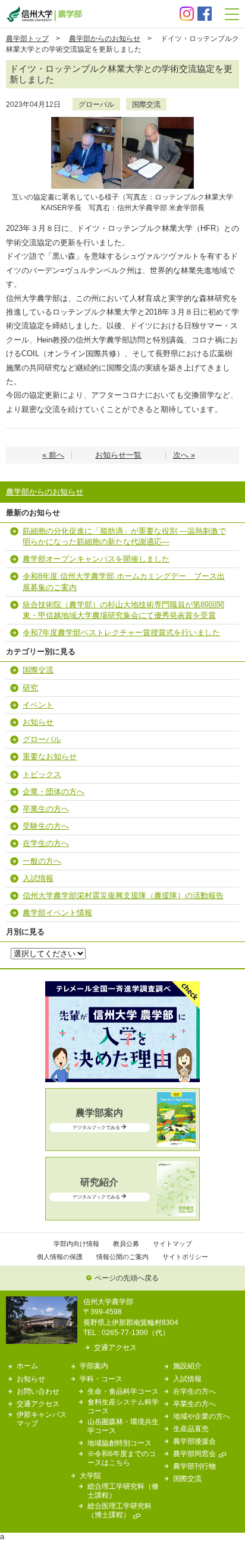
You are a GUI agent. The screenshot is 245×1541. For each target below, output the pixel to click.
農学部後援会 (194, 1441)
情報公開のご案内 (122, 1256)
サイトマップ (172, 1243)
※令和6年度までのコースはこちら (121, 1458)
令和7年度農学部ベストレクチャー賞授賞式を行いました (121, 632)
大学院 (90, 1475)
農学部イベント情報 (57, 912)
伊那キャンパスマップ (42, 1418)
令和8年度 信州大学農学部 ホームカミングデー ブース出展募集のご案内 (124, 581)
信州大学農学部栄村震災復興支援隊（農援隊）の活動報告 (123, 895)
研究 (30, 687)
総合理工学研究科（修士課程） (123, 1490)
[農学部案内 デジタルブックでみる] (122, 1144)
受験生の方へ (46, 826)
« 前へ (53, 455)
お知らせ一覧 (118, 455)
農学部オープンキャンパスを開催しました (96, 558)
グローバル (96, 104)
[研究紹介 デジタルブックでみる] (122, 1213)
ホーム (27, 1365)
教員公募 (126, 1243)
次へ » (184, 455)
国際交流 (146, 104)
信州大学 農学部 (44, 14)
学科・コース (101, 1379)
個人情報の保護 (60, 1256)
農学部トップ (27, 38)
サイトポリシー (185, 1256)
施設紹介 (187, 1365)
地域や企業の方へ (201, 1416)
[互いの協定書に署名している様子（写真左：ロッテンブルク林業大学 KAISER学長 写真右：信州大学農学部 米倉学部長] (122, 120)
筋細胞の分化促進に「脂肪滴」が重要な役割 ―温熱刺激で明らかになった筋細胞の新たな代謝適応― (124, 536)
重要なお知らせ (50, 756)
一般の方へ (42, 861)
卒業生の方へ (46, 808)
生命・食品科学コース (123, 1391)
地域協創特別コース (119, 1443)
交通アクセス (115, 1347)
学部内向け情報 (76, 1243)
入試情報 (38, 878)
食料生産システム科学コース (123, 1406)
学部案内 (94, 1365)
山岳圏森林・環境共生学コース (123, 1426)
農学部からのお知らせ (104, 38)
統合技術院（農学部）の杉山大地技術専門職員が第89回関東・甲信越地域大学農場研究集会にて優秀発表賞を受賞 (123, 610)
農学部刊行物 (194, 1466)
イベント (38, 704)
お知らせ (38, 722)
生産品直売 (191, 1428)
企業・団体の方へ (53, 791)
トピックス (42, 774)
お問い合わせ (38, 1391)
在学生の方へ (46, 843)
